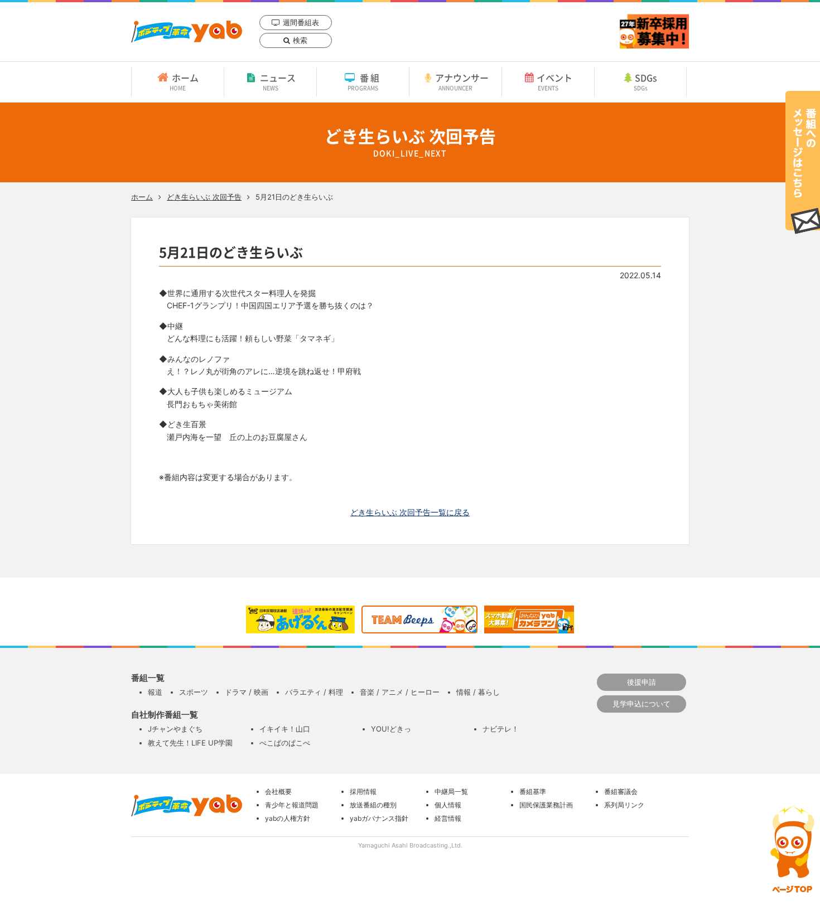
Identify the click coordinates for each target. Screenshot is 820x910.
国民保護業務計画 (546, 805)
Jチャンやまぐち (175, 728)
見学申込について (641, 703)
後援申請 (641, 681)
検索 (300, 40)
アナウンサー (462, 81)
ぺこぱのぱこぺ (284, 742)
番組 (365, 81)
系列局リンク (624, 805)
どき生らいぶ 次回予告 (204, 196)
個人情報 (448, 805)
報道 (155, 692)
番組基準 (532, 791)
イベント (554, 81)
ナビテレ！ (501, 728)
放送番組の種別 (373, 805)
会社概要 (278, 791)
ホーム (184, 81)
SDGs (646, 81)
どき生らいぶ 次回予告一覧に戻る (410, 512)
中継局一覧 (451, 791)
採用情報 (363, 791)
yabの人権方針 (287, 818)
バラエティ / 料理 (314, 692)
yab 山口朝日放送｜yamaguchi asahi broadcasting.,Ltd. (186, 31)
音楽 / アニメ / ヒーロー (400, 692)
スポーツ (193, 692)
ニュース (278, 81)
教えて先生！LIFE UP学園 (190, 742)
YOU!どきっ (391, 728)
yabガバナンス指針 (379, 818)
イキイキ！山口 (284, 728)
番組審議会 (621, 791)
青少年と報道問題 (292, 805)
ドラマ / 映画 (246, 692)
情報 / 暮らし (478, 692)
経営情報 (448, 818)
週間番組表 (301, 22)
